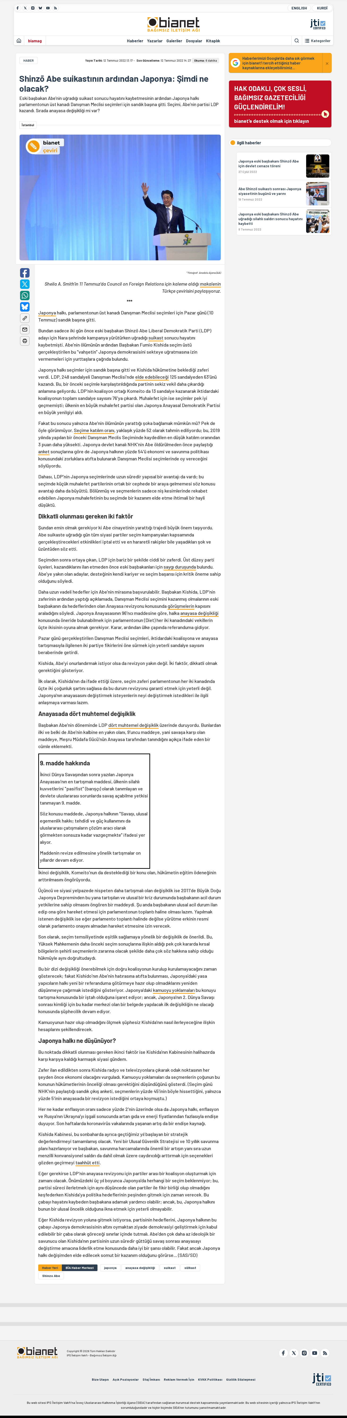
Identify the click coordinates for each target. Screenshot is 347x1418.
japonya (110, 1268)
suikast (155, 337)
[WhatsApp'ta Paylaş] (25, 295)
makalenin (210, 284)
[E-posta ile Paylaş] (25, 329)
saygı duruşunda (180, 567)
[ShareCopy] (25, 318)
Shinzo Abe (51, 1276)
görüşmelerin (181, 606)
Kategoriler (320, 41)
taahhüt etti (88, 1162)
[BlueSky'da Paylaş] (25, 307)
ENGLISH (299, 8)
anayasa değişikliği (199, 613)
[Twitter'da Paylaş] (25, 284)
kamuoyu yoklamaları (174, 990)
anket (44, 451)
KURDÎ (322, 8)
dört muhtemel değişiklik (133, 725)
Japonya (47, 312)
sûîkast (190, 1268)
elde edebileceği (152, 377)
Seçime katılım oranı (94, 430)
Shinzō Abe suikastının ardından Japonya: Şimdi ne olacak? (113, 83)
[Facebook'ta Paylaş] (25, 273)
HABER (28, 60)
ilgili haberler (249, 142)
